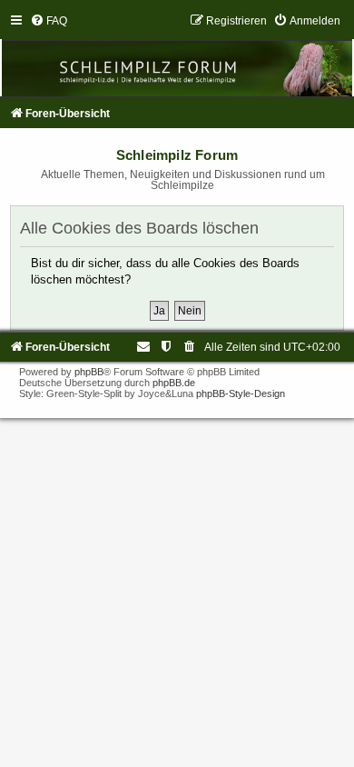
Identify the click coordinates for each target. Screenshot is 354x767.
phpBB (88, 371)
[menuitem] (48, 21)
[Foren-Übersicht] (177, 55)
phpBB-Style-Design (240, 393)
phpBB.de (173, 382)
